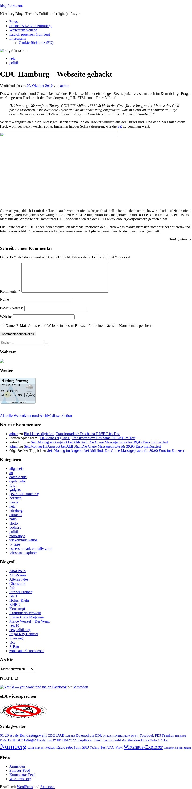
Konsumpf (17, 609)
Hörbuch (69, 740)
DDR (98, 735)
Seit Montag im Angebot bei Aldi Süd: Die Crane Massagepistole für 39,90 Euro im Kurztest (99, 442)
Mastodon (80, 687)
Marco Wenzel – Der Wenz (29, 621)
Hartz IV (51, 740)
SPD (85, 747)
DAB (60, 735)
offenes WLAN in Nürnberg (30, 26)
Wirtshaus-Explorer (143, 747)
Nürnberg (13, 746)
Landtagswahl (112, 740)
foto (12, 485)
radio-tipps (17, 536)
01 (2, 735)
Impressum (17, 38)
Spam (77, 747)
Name (4, 299)
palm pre (39, 747)
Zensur (187, 747)
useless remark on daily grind (30, 548)
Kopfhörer (85, 740)
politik (14, 63)
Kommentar (10, 291)
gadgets (15, 490)
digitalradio (17, 481)
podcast (15, 527)
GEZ (20, 740)
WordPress (25, 787)
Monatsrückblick (138, 740)
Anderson (47, 787)
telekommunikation (23, 540)
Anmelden (17, 766)
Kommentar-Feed (22, 775)
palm (13, 519)
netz (12, 59)
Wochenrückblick (173, 747)
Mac (124, 740)
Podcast (50, 747)
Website (6, 317)
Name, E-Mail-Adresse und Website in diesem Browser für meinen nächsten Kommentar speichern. (79, 326)
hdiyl (13, 596)
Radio (60, 747)
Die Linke (108, 735)
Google (30, 740)
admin (64, 86)
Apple (14, 735)
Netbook (155, 740)
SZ (120, 126)
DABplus (70, 735)
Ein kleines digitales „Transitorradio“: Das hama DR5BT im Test (72, 434)
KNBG (14, 605)
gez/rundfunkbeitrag (24, 494)
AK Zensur (17, 575)
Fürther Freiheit (20, 592)
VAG (110, 747)
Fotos (13, 22)
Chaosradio (17, 584)
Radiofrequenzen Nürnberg (29, 34)
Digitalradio (122, 735)
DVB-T (135, 736)
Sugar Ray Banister (23, 634)
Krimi (98, 740)
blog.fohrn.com (11, 6)
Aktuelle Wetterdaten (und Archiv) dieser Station (36, 416)
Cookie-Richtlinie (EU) (36, 43)
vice (12, 642)
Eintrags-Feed (19, 770)
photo (13, 523)
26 (7, 735)
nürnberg (16, 511)
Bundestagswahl (33, 735)
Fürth (12, 740)
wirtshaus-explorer (23, 553)
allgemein (16, 469)
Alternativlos (18, 579)
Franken (168, 735)
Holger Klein (19, 600)
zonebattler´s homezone (26, 651)
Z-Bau (14, 647)
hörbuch (15, 498)
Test (103, 747)
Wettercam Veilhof (23, 30)
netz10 (14, 626)
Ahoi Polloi (17, 571)
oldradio (15, 515)
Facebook (147, 735)
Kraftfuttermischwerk (25, 613)
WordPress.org (20, 779)
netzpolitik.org (20, 630)
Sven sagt (16, 638)
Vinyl (119, 747)
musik (13, 502)
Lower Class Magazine (26, 617)
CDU (51, 735)
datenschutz (18, 477)
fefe (12, 588)
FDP (158, 735)
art (11, 473)
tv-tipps (14, 544)
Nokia (164, 740)
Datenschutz (85, 735)
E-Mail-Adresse (11, 308)
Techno (94, 747)
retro (69, 747)
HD (59, 740)
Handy (41, 740)
